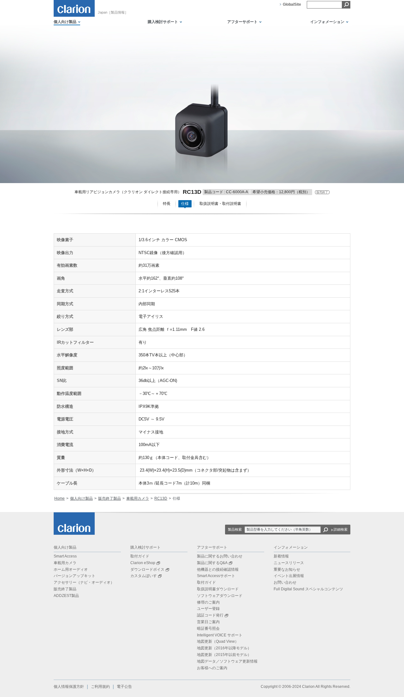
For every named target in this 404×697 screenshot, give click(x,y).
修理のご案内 (208, 602)
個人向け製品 (81, 498)
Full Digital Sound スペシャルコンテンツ (308, 589)
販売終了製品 (109, 498)
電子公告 (124, 686)
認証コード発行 (210, 615)
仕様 (185, 203)
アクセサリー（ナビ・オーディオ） (84, 582)
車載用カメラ (137, 498)
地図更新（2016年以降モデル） (224, 648)
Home (59, 498)
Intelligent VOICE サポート (219, 635)
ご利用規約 (100, 686)
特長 (166, 203)
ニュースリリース (289, 563)
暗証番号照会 (208, 628)
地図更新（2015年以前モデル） (224, 654)
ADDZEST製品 (66, 595)
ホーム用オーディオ (71, 569)
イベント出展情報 (289, 576)
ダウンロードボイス (147, 569)
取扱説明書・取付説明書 (220, 203)
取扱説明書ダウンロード (218, 589)
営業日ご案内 (208, 622)
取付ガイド (139, 556)
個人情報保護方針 (69, 686)
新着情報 (281, 556)
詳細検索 (341, 529)
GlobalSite (292, 4)
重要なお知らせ (287, 569)
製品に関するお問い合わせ (219, 556)
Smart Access (65, 556)
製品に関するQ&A (212, 563)
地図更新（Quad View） (218, 641)
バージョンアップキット (74, 576)
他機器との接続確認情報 (218, 569)
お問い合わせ (285, 582)
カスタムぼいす (143, 576)
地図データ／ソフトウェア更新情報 (227, 661)
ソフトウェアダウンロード (219, 595)
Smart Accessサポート (216, 576)
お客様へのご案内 (212, 668)
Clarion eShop (142, 563)
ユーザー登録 (208, 608)
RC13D (160, 498)
